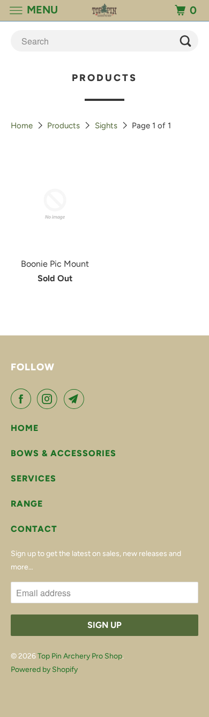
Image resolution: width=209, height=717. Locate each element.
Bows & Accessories (63, 453)
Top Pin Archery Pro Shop (80, 656)
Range (27, 504)
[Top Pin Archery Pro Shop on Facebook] (23, 399)
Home (23, 125)
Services (33, 478)
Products (64, 125)
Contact (34, 529)
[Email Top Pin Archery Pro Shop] (76, 399)
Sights (107, 125)
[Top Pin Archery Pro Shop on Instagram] (49, 399)
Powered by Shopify (44, 669)
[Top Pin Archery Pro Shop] (105, 10)
